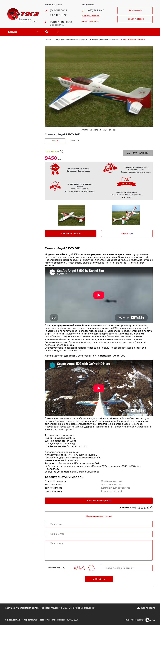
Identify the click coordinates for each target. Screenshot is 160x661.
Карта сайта (12, 607)
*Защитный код (56, 567)
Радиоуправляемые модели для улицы (72, 39)
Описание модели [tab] (70, 233)
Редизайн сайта (134, 619)
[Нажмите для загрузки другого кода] (79, 568)
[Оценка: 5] (151, 507)
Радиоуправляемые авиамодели (105, 39)
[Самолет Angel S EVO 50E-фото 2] (126, 215)
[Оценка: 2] (142, 507)
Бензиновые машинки (82, 607)
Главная (48, 39)
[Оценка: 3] (145, 507)
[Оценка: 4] (148, 507)
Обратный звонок (91, 16)
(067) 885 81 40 (58, 15)
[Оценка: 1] (139, 507)
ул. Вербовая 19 (61, 23)
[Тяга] (23, 13)
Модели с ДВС (59, 607)
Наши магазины (90, 21)
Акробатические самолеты (134, 39)
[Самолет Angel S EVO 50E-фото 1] (71, 215)
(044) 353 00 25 (58, 10)
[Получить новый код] (91, 568)
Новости (45, 607)
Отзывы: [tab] (127, 233)
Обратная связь (29, 607)
